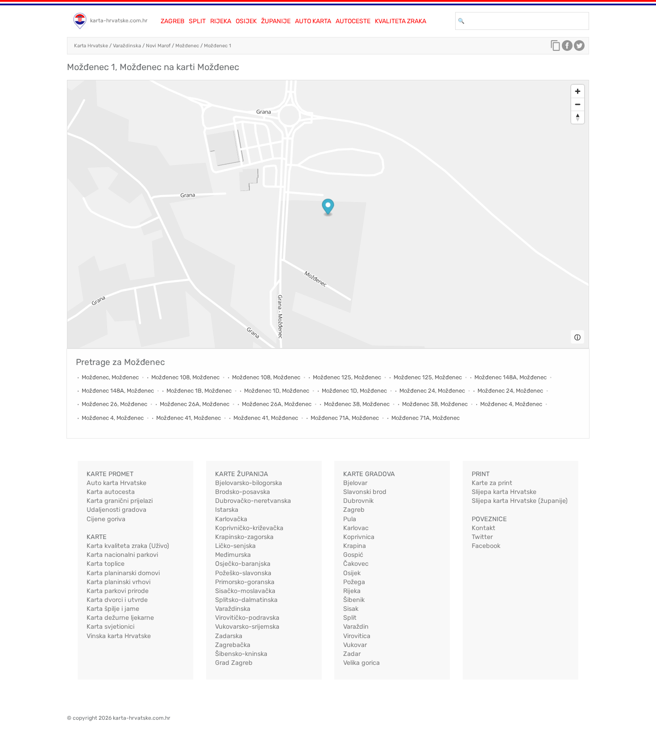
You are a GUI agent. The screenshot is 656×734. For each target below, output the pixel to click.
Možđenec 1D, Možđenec (276, 390)
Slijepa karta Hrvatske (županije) (520, 501)
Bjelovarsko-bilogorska (248, 483)
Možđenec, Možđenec (110, 377)
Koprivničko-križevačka (249, 528)
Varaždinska (127, 46)
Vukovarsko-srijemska (247, 626)
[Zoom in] (577, 91)
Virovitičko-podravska (247, 618)
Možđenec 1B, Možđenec (199, 390)
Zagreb (172, 21)
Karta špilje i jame (113, 609)
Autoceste (353, 21)
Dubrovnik (358, 501)
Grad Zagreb (234, 663)
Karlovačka (231, 519)
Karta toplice (106, 564)
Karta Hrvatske (91, 46)
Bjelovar (355, 483)
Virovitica (356, 636)
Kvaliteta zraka (400, 21)
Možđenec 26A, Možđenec (194, 404)
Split (197, 21)
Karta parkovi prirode (118, 591)
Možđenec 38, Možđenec (357, 404)
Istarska (226, 510)
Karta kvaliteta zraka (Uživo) (128, 546)
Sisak (350, 609)
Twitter (482, 537)
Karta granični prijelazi (120, 501)
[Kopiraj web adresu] (556, 47)
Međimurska (233, 555)
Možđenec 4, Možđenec (511, 404)
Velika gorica (361, 663)
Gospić (353, 555)
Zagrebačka (232, 645)
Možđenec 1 (217, 46)
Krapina (354, 546)
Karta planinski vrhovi (118, 582)
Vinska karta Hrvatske (119, 636)
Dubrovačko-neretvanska (253, 501)
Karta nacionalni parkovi (122, 555)
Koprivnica (358, 537)
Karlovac (356, 528)
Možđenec (187, 46)
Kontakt (483, 528)
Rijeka (220, 21)
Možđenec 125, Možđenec (347, 377)
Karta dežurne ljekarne (120, 618)
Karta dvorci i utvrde (117, 600)
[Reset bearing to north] (577, 117)
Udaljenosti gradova (116, 510)
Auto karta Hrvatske (116, 483)
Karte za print (492, 483)
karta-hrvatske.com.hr (119, 20)
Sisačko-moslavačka (245, 591)
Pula (349, 519)
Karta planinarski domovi (123, 573)
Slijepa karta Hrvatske (504, 492)
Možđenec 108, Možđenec (185, 377)
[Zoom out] (577, 104)
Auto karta (313, 21)
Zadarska (228, 636)
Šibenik (354, 600)
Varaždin (356, 626)
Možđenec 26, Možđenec (114, 404)
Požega (354, 582)
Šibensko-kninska (241, 654)
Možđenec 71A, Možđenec (345, 418)
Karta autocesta (111, 492)
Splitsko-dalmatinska (246, 600)
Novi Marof (158, 46)
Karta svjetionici (110, 626)
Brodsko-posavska (242, 492)
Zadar (352, 654)
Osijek (246, 21)
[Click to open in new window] (567, 47)
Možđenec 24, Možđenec (432, 390)
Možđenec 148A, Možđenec (510, 377)
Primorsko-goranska (244, 582)
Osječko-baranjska (242, 564)
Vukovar (355, 645)
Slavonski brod (364, 492)
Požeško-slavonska (243, 573)
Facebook (486, 546)
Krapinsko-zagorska (244, 537)
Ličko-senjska (235, 546)
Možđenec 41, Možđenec (188, 418)
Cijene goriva (106, 519)
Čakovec (356, 564)
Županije (276, 21)
